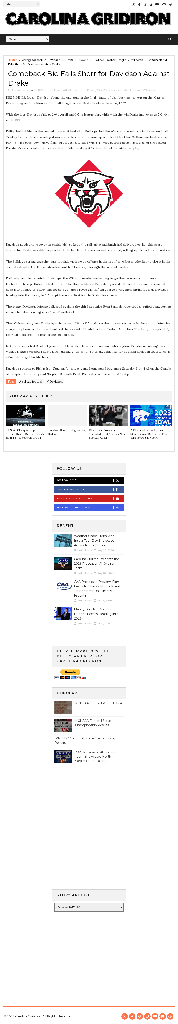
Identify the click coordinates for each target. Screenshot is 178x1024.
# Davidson (55, 381)
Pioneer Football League (109, 60)
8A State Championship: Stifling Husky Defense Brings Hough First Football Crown (25, 434)
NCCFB (83, 60)
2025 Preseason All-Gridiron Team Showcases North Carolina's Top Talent (95, 756)
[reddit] (170, 4)
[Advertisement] (89, 951)
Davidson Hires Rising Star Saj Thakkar (67, 432)
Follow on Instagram (74, 507)
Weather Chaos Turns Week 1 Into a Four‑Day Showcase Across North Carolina (96, 540)
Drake (69, 60)
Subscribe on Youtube (75, 498)
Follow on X (67, 480)
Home (13, 60)
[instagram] (150, 4)
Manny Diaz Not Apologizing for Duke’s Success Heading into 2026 (98, 613)
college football (32, 60)
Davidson (54, 60)
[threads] (145, 4)
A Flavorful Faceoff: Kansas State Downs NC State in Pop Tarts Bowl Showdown (148, 434)
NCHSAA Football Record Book (99, 703)
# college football (30, 381)
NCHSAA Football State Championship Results (93, 723)
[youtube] (157, 4)
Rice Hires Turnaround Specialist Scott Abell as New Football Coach (107, 434)
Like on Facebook (71, 489)
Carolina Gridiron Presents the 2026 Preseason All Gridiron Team (96, 563)
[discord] (164, 4)
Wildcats (137, 60)
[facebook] (139, 4)
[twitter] (133, 4)
